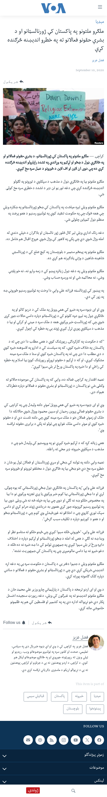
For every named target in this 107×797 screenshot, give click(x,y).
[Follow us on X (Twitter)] (87, 740)
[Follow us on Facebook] (99, 740)
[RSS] (51, 740)
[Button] (13, 82)
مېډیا (100, 22)
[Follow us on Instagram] (63, 740)
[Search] (73, 791)
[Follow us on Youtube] (75, 740)
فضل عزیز (98, 61)
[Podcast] (40, 740)
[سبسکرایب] (28, 740)
